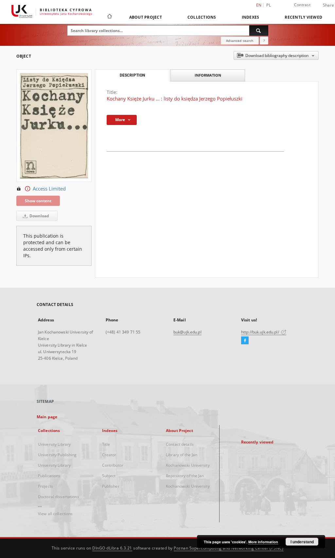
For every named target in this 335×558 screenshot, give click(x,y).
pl (268, 5)
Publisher (110, 486)
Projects (45, 486)
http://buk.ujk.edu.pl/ (260, 332)
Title (106, 444)
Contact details (180, 444)
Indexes (250, 17)
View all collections (55, 513)
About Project (145, 17)
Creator (109, 455)
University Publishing (57, 455)
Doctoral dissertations (58, 496)
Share (328, 5)
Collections (201, 17)
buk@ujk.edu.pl (187, 332)
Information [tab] (208, 75)
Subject (109, 475)
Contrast (302, 5)
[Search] (258, 30)
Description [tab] (132, 75)
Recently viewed (303, 17)
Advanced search (239, 40)
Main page (47, 417)
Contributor (112, 465)
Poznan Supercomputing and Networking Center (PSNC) (228, 548)
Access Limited (49, 188)
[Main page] (109, 17)
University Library (54, 444)
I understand (302, 542)
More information (263, 541)
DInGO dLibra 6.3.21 (112, 548)
